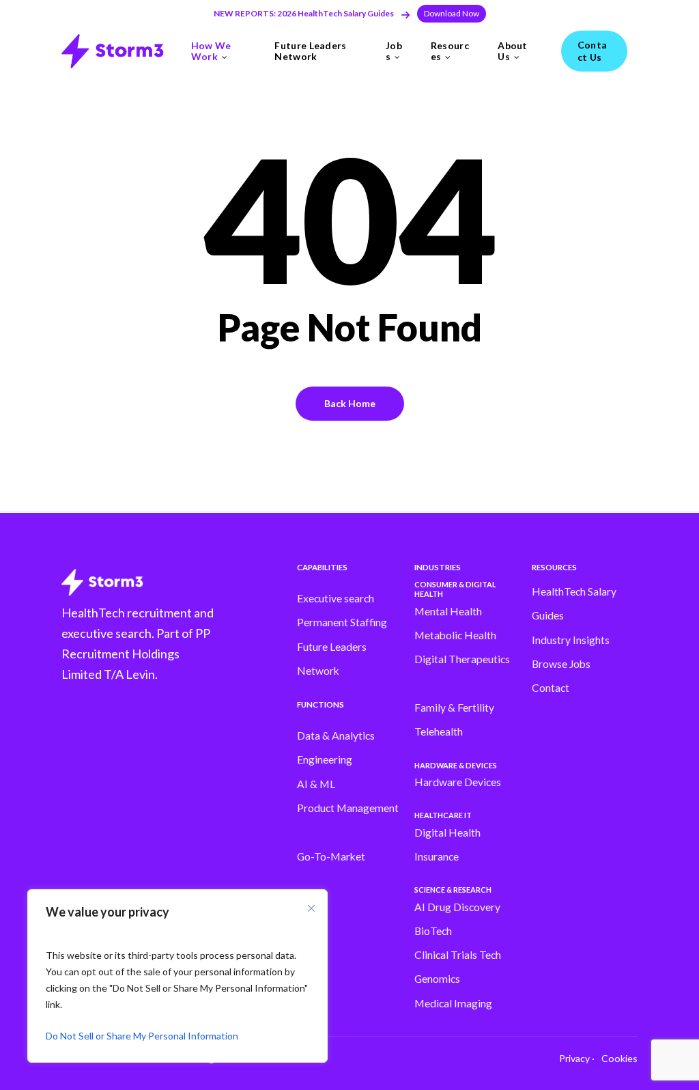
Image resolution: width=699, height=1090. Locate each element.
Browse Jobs (561, 664)
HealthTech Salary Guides (574, 603)
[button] (451, 13)
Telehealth (438, 731)
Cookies (619, 1058)
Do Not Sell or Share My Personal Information (142, 1036)
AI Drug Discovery (457, 907)
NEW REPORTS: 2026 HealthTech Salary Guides (304, 13)
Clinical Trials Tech (457, 955)
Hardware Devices (457, 782)
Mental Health (448, 611)
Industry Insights (571, 640)
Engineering (324, 759)
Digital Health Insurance (447, 844)
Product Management (348, 808)
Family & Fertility (454, 707)
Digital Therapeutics (462, 659)
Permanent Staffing (342, 622)
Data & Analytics (336, 735)
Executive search (335, 598)
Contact (550, 688)
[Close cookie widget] (311, 908)
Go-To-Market (331, 856)
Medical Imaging (453, 1003)
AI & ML (316, 784)
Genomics (437, 979)
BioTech (433, 931)
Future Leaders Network (332, 659)
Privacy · (577, 1058)
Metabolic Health (455, 635)
